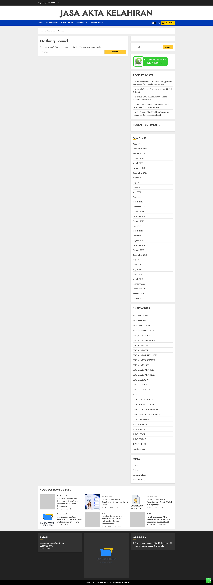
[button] (158, 23)
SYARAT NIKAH (139, 444)
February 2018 (139, 284)
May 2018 (137, 269)
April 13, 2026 (108, 507)
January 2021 (138, 211)
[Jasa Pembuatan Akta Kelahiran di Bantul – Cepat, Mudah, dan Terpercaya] (47, 519)
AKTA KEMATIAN (140, 320)
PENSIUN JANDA (140, 424)
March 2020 (138, 231)
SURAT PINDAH (139, 439)
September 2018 (140, 255)
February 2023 (139, 153)
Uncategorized (139, 449)
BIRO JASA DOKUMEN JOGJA (145, 355)
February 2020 (139, 235)
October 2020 (138, 221)
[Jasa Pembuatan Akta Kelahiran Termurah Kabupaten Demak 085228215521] (92, 519)
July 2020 (137, 226)
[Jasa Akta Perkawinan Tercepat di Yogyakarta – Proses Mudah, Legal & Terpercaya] (47, 501)
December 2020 (139, 216)
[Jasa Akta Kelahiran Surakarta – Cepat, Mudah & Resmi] (92, 501)
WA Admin (170, 23)
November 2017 (139, 293)
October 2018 (138, 250)
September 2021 (140, 173)
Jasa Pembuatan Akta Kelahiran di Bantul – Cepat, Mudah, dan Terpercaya (70, 519)
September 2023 (140, 149)
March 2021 (138, 202)
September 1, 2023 (110, 526)
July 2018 (137, 259)
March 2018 (138, 279)
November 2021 (139, 168)
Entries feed (138, 470)
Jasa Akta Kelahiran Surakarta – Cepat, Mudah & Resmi (115, 502)
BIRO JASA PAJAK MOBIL (143, 370)
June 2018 (137, 264)
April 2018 (137, 274)
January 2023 (138, 158)
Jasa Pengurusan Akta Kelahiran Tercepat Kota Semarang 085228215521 (158, 519)
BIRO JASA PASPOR (141, 380)
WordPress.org (139, 479)
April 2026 (137, 144)
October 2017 (138, 298)
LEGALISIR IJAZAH (141, 419)
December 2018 (139, 245)
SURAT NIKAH (139, 434)
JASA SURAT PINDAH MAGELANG (147, 414)
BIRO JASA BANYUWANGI (144, 340)
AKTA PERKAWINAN (141, 325)
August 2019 (138, 240)
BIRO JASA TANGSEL (141, 390)
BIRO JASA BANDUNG (142, 335)
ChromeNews (113, 582)
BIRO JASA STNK (140, 385)
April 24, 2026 (63, 509)
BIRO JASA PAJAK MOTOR (143, 375)
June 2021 (137, 187)
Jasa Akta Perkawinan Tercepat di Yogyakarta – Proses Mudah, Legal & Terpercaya (152, 83)
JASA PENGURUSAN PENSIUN (145, 409)
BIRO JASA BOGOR (140, 350)
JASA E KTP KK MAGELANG (144, 404)
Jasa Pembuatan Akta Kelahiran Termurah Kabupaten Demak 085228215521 (112, 520)
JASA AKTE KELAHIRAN (143, 399)
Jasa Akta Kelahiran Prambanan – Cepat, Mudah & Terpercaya (159, 502)
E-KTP (135, 394)
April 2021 (137, 197)
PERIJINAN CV (139, 429)
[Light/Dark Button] (154, 23)
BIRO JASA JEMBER (141, 365)
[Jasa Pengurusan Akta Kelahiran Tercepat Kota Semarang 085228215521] (137, 519)
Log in (135, 465)
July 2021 (137, 182)
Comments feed (139, 475)
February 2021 (139, 206)
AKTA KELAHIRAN (140, 315)
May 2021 (137, 192)
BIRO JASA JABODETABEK (144, 360)
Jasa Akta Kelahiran (106, 13)
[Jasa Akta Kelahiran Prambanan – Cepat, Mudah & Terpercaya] (137, 501)
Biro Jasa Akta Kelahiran (143, 330)
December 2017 (139, 289)
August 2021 (138, 177)
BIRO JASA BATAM (140, 345)
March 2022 (138, 163)
